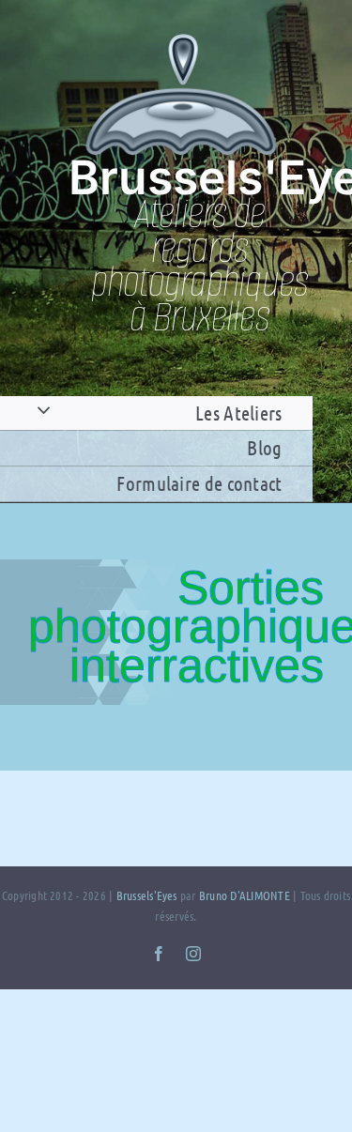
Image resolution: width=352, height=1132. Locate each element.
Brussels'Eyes (148, 895)
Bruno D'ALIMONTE (244, 895)
